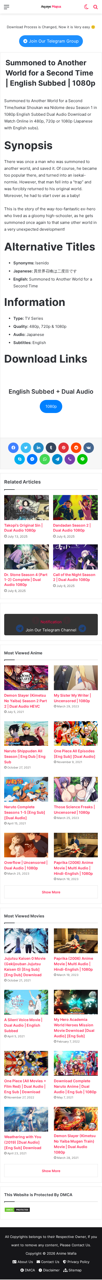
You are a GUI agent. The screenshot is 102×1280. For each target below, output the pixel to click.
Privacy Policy (77, 1262)
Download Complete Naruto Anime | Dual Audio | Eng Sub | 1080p (75, 1086)
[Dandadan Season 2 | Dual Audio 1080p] (75, 507)
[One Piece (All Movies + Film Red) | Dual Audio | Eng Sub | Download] (26, 1063)
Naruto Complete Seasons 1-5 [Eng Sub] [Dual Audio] (24, 812)
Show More (51, 892)
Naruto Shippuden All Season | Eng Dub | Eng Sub (25, 756)
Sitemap (74, 1270)
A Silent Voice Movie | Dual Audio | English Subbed (23, 1025)
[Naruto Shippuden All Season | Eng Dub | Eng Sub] (26, 733)
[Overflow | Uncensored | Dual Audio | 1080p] (26, 845)
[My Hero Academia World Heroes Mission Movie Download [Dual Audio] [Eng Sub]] (76, 1002)
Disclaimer (51, 1270)
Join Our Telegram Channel (51, 625)
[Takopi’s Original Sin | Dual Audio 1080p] (26, 507)
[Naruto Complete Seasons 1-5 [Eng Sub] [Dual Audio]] (26, 789)
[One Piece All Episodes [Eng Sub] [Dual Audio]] (76, 733)
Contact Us (49, 1262)
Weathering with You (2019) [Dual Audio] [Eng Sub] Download (22, 1142)
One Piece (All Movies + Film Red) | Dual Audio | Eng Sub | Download (25, 1086)
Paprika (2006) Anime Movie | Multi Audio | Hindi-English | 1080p (73, 868)
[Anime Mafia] (51, 7)
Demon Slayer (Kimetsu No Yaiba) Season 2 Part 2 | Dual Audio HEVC (25, 700)
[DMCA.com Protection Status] (17, 1211)
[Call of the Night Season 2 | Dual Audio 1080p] (75, 556)
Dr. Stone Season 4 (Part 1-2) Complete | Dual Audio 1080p (25, 579)
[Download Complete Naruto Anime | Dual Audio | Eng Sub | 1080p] (76, 1063)
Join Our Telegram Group (53, 41)
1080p (51, 406)
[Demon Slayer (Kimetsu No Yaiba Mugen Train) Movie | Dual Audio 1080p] (76, 1119)
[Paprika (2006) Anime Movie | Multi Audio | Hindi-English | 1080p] (76, 845)
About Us (24, 1262)
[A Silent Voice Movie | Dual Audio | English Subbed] (26, 1002)
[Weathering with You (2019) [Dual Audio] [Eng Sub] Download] (26, 1119)
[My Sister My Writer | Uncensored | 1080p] (76, 677)
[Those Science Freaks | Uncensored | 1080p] (76, 789)
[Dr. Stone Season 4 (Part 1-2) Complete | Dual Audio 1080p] (26, 556)
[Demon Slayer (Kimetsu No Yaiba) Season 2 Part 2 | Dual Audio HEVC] (26, 677)
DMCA (29, 1270)
